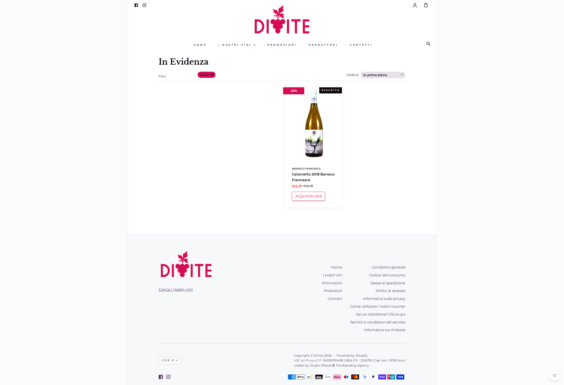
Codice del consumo (387, 275)
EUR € (168, 360)
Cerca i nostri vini (176, 289)
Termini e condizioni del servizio (377, 322)
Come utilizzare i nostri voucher (377, 306)
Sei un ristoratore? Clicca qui (380, 314)
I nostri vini (235, 45)
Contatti (361, 45)
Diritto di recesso (390, 291)
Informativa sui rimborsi (384, 330)
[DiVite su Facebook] (161, 377)
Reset (205, 75)
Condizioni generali (388, 267)
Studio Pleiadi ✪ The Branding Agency (339, 365)
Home (200, 45)
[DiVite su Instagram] (168, 377)
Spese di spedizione (387, 283)
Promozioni (282, 45)
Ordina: (353, 75)
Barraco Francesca (306, 168)
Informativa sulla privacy (384, 299)
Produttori (323, 45)
